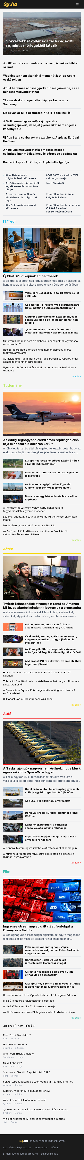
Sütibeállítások (49, 1153)
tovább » (76, 376)
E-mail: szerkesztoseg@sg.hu (20, 1153)
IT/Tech (10, 221)
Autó (7, 714)
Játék (8, 549)
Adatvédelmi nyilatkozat (17, 1147)
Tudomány (12, 385)
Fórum (55, 1147)
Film (6, 872)
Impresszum (41, 1147)
